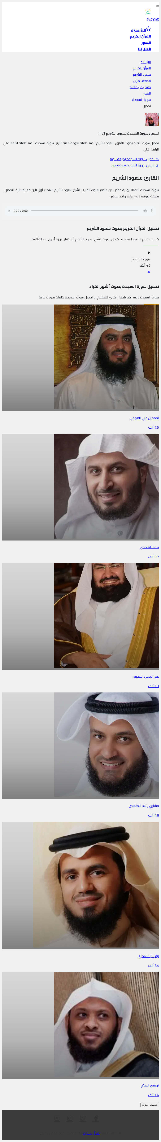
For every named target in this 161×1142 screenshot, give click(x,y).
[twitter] (151, 20)
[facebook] (147, 20)
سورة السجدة (141, 99)
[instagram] (157, 20)
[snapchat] (154, 20)
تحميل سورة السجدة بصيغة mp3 (132, 159)
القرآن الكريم (142, 68)
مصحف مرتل (142, 81)
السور (147, 93)
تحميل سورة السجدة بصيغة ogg (133, 165)
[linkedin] (69, 1118)
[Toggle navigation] (157, 6)
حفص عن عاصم (140, 87)
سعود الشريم (142, 74)
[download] (149, 271)
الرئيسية (146, 62)
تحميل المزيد (149, 1104)
